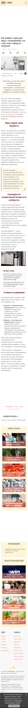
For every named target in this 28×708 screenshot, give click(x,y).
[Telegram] (3, 52)
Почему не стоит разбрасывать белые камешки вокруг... (14, 489)
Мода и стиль (18, 650)
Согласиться (14, 706)
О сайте (3, 642)
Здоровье (17, 642)
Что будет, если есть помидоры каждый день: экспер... (14, 474)
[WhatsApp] (18, 52)
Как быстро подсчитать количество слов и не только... (14, 591)
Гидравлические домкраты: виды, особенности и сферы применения (15, 550)
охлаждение (9, 406)
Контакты (4, 647)
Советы (3, 639)
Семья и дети (18, 639)
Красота (16, 645)
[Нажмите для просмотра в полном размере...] (14, 259)
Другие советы (18, 659)
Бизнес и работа (19, 656)
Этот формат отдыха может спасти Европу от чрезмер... (14, 504)
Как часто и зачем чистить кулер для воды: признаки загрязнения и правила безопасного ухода (12, 276)
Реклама (3, 645)
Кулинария (17, 647)
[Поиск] (20, 2)
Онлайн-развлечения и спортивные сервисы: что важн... (14, 576)
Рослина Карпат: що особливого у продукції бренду (14, 606)
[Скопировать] (25, 52)
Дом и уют (17, 636)
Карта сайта (4, 650)
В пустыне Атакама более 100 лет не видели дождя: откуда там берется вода (13, 284)
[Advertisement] (14, 21)
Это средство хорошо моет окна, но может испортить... (14, 443)
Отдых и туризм (19, 653)
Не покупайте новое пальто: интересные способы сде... (14, 459)
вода (21, 406)
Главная (3, 636)
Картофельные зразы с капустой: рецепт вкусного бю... (14, 622)
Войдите (3, 420)
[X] (10, 52)
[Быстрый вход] (22, 2)
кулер (16, 406)
